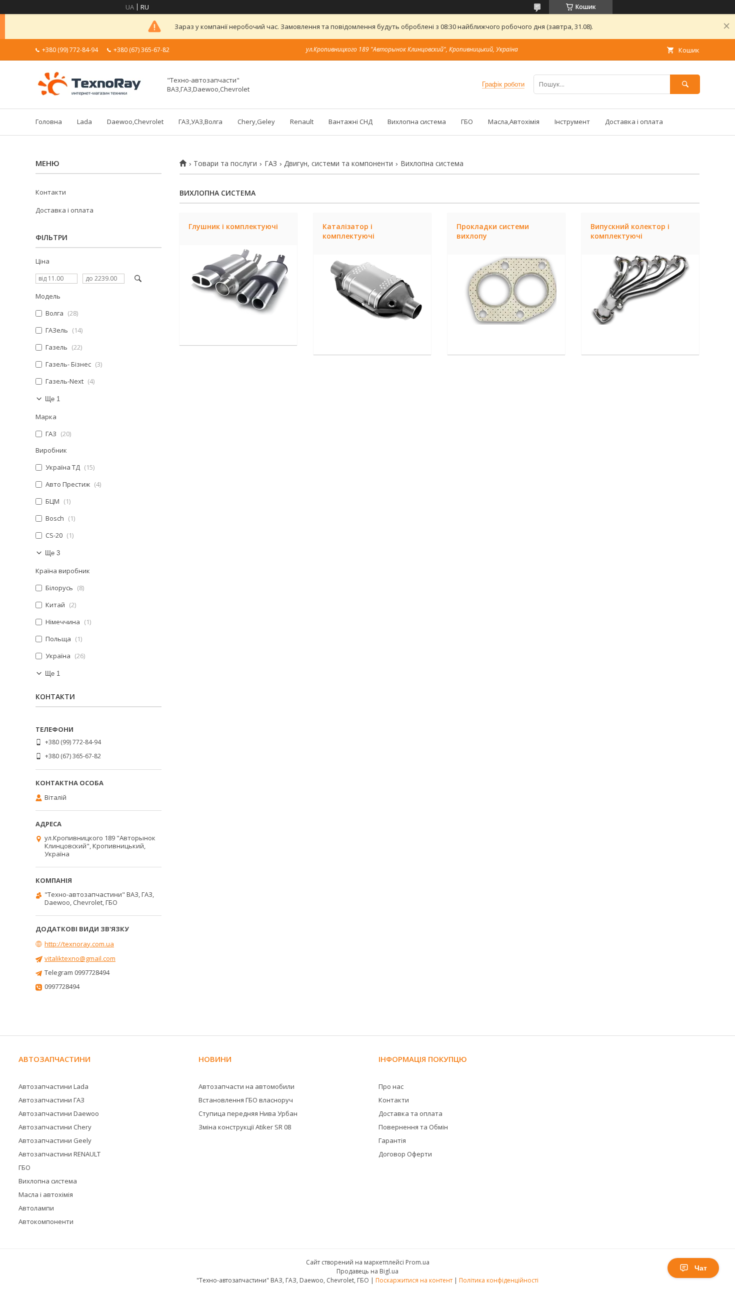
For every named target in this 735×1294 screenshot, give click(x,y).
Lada (84, 121)
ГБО (467, 121)
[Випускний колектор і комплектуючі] (640, 305)
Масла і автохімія (45, 1194)
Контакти (51, 192)
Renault (302, 121)
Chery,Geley (256, 121)
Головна (49, 121)
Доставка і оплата (634, 121)
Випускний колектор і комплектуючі (630, 231)
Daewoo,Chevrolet (135, 121)
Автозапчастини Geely (55, 1140)
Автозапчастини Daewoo (58, 1113)
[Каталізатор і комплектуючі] (372, 305)
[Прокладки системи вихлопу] (506, 305)
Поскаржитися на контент (414, 1280)
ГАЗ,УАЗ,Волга (200, 121)
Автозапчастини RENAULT (59, 1153)
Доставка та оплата (410, 1113)
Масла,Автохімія (514, 121)
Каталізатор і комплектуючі (348, 231)
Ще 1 (52, 399)
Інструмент (572, 121)
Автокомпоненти (46, 1221)
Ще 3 (52, 553)
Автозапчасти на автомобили (246, 1086)
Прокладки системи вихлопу (492, 231)
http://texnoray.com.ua (79, 944)
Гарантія (392, 1140)
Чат (700, 1268)
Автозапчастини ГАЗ (51, 1099)
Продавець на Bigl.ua (367, 1271)
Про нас (391, 1086)
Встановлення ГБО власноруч (245, 1099)
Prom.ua (418, 1262)
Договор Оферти (405, 1153)
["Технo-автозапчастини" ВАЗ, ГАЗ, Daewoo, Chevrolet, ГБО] (96, 95)
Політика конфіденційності (498, 1280)
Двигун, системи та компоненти (338, 164)
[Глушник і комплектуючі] (238, 295)
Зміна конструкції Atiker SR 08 (244, 1126)
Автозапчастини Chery (55, 1126)
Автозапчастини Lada (53, 1086)
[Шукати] (685, 84)
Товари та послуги (225, 164)
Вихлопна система (417, 121)
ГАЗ (270, 164)
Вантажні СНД (350, 121)
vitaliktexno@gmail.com (80, 958)
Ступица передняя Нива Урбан (248, 1113)
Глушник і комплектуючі (233, 226)
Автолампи (36, 1207)
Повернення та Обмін (413, 1126)
